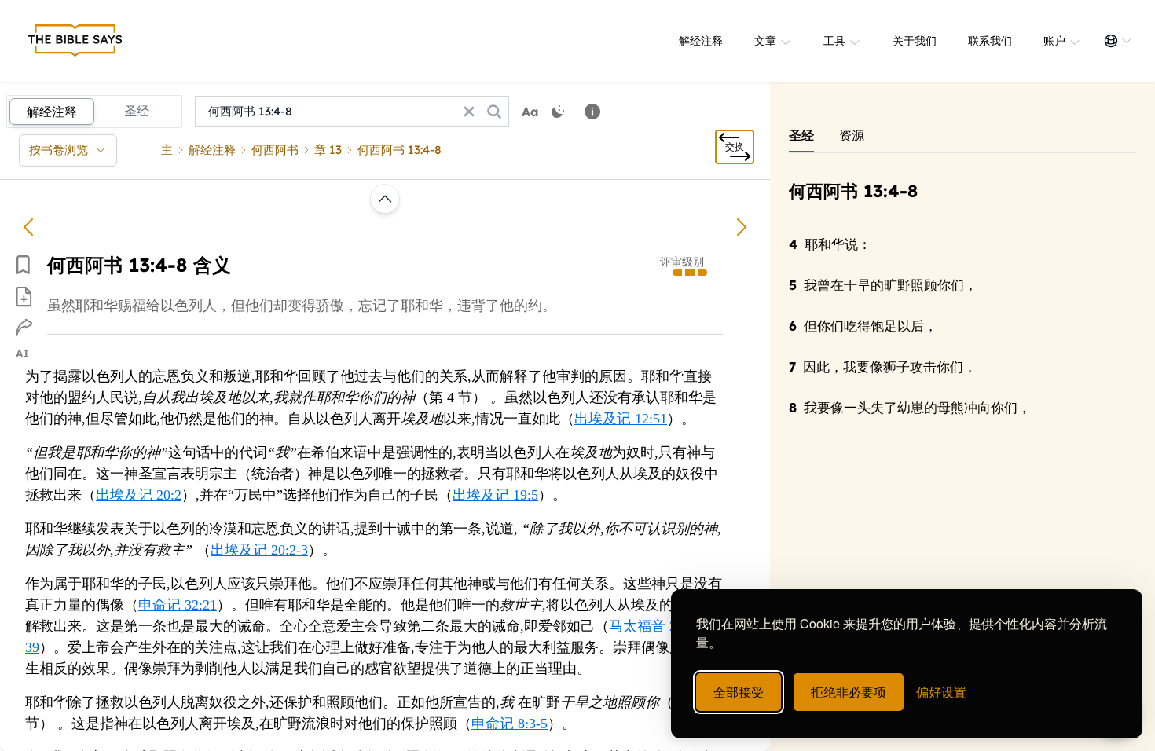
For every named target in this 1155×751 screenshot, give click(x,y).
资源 (851, 135)
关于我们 (915, 41)
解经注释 (701, 41)
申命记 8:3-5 (509, 723)
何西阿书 (275, 149)
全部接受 (738, 692)
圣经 (136, 111)
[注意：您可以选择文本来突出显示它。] (592, 111)
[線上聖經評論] (75, 40)
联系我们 (990, 41)
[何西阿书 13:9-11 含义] (741, 227)
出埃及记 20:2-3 (259, 550)
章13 (328, 149)
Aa (530, 111)
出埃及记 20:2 (139, 495)
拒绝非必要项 (848, 692)
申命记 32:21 (177, 605)
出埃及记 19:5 (495, 495)
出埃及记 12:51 (620, 419)
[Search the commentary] (494, 111)
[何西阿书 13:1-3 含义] (28, 227)
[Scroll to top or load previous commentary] (385, 199)
